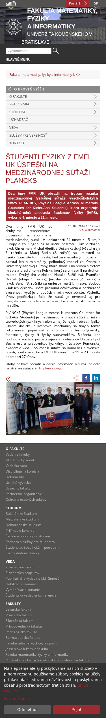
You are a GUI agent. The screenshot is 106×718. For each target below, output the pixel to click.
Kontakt (17, 143)
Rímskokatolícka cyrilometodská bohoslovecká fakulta (48, 660)
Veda (13, 127)
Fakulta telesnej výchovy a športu (31, 643)
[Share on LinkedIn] (96, 378)
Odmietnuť (27, 709)
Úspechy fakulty (18, 488)
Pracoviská (19, 104)
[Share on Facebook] (86, 378)
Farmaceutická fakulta (23, 637)
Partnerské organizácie (24, 493)
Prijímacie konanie (20, 530)
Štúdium (17, 112)
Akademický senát (20, 460)
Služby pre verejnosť (28, 135)
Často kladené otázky (22, 553)
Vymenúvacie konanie (23, 589)
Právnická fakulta (19, 615)
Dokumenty (15, 477)
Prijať (76, 709)
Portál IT (75, 3)
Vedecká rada (16, 465)
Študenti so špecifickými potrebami (33, 547)
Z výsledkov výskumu (22, 567)
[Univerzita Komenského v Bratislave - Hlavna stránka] (13, 26)
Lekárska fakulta (18, 609)
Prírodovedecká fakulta (24, 626)
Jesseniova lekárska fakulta (27, 648)
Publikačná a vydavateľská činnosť (32, 578)
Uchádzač (18, 119)
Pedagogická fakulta (21, 632)
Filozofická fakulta (20, 620)
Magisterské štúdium (22, 519)
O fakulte (18, 96)
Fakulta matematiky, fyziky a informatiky (37, 654)
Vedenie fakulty (18, 454)
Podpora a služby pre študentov (30, 541)
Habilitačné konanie (21, 584)
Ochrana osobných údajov (26, 499)
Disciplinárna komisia (22, 471)
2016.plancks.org (47, 368)
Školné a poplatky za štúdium (28, 536)
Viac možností (17, 698)
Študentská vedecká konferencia (31, 595)
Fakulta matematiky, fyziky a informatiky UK (43, 74)
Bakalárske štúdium (21, 513)
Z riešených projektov (22, 572)
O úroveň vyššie (29, 89)
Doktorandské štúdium (23, 524)
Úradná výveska (18, 482)
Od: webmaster (89, 230)
